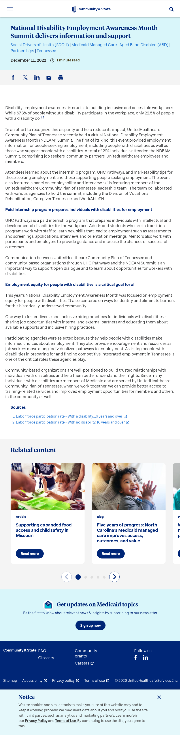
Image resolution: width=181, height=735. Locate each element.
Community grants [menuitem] (86, 653)
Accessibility (32, 680)
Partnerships (22, 50)
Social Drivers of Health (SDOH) (40, 44)
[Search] (171, 9)
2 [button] (43, 117)
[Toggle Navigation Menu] (9, 9)
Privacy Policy (36, 720)
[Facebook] (135, 658)
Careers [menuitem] (82, 663)
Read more (30, 553)
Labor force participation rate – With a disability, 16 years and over (69, 416)
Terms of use (94, 680)
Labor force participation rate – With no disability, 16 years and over (70, 422)
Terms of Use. (66, 720)
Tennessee (46, 50)
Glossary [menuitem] (46, 657)
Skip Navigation (90, 0)
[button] (78, 577)
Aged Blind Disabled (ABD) (143, 44)
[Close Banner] (159, 697)
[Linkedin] (145, 658)
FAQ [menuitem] (42, 650)
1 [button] (41, 117)
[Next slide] (114, 577)
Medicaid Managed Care (94, 44)
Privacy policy (63, 680)
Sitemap (10, 680)
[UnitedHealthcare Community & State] (73, 9)
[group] (48, 513)
